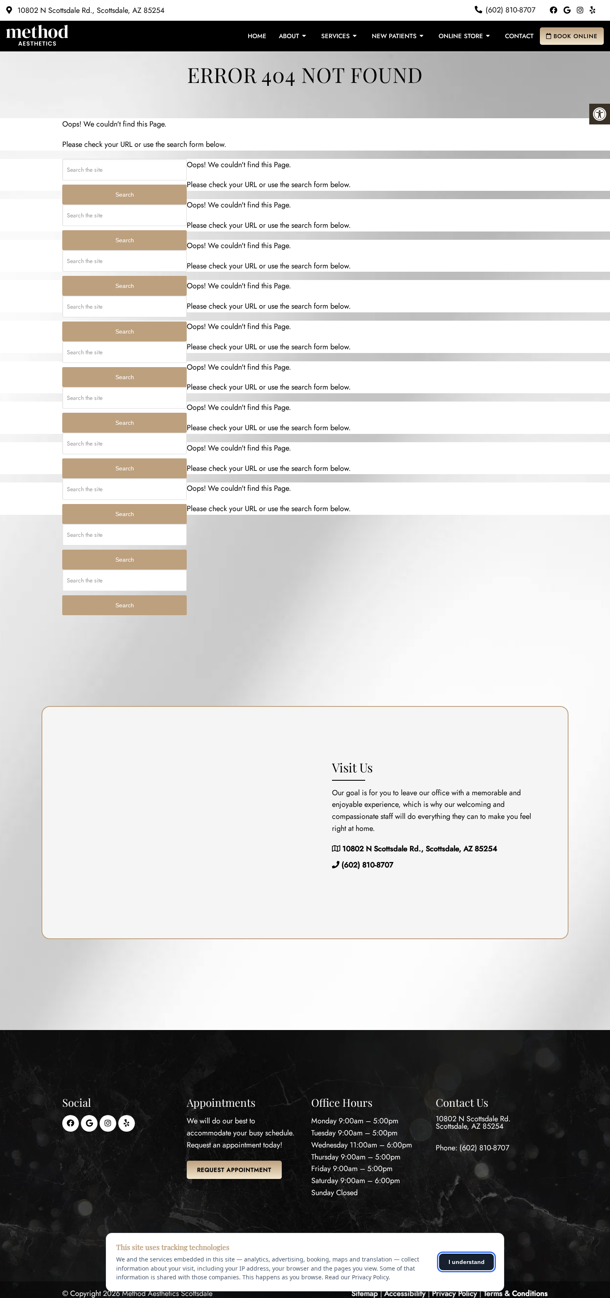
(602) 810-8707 (510, 10)
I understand (467, 1262)
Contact (519, 36)
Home (257, 36)
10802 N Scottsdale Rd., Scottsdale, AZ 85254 (90, 10)
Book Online (574, 36)
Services (335, 36)
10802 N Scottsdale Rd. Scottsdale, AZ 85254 (473, 1122)
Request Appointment (234, 1170)
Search (124, 194)
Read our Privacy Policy (356, 1277)
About (289, 36)
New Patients (394, 36)
